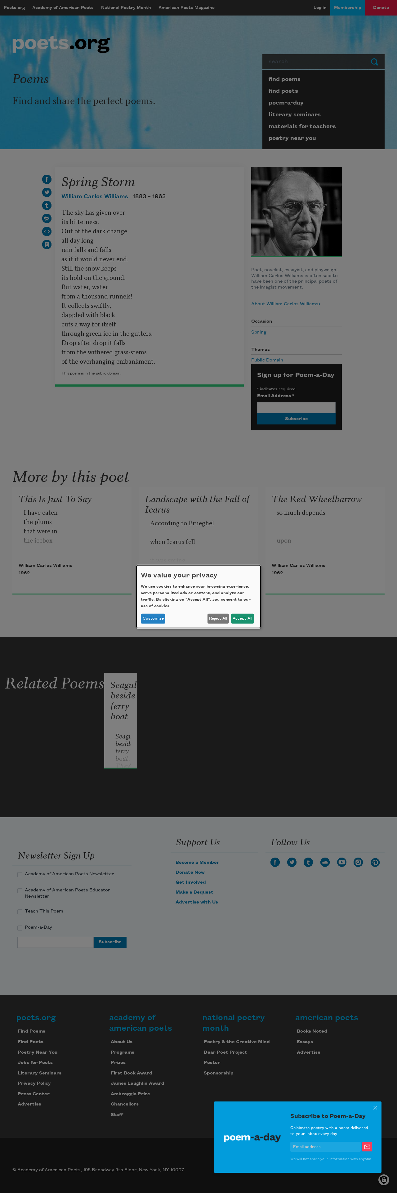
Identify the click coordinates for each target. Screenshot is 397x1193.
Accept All (242, 618)
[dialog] (198, 596)
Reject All (218, 618)
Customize (153, 618)
